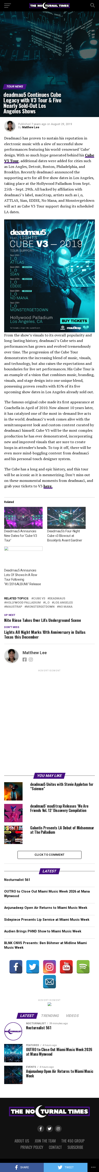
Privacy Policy (31, 1147)
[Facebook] (16, 967)
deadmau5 (57, 598)
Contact (55, 1147)
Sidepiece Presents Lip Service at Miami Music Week (46, 920)
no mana (66, 606)
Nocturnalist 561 (17, 880)
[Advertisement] (49, 722)
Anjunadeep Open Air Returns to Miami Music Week (45, 908)
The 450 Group (72, 1141)
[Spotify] (83, 967)
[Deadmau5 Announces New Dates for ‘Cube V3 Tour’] (23, 518)
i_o (47, 602)
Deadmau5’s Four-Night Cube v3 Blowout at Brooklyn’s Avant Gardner (64, 535)
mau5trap (14, 606)
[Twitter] (33, 967)
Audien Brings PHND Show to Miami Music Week (42, 931)
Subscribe (75, 1147)
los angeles (63, 602)
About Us (22, 1141)
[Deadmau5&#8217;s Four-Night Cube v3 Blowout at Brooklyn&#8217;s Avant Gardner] (66, 518)
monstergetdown (40, 606)
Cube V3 (39, 598)
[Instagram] (49, 967)
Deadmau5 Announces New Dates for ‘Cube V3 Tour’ (20, 535)
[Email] (49, 982)
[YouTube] (66, 967)
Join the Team (45, 1141)
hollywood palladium (23, 602)
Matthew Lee (30, 127)
